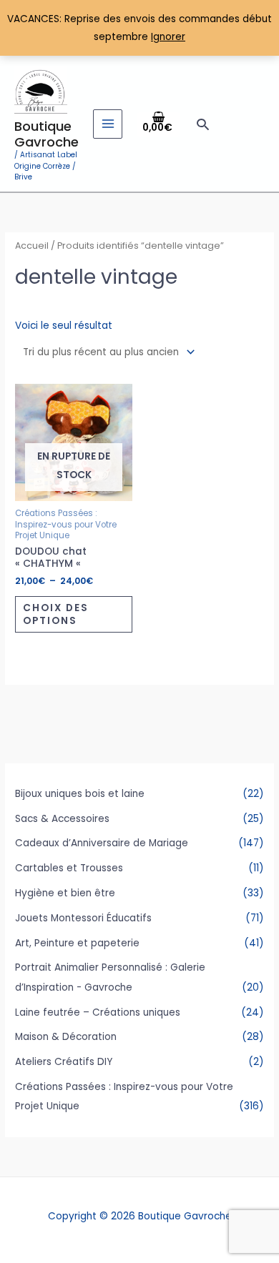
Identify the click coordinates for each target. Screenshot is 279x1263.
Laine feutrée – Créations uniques (97, 1012)
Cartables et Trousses (69, 868)
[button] (203, 124)
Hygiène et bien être (65, 893)
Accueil (32, 245)
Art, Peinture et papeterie (77, 943)
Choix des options (56, 614)
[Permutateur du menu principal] (107, 124)
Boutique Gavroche (46, 134)
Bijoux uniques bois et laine (80, 794)
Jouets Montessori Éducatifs (83, 918)
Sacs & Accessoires (62, 819)
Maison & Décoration (66, 1037)
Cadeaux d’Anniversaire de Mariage (101, 843)
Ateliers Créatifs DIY (63, 1062)
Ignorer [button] (168, 37)
